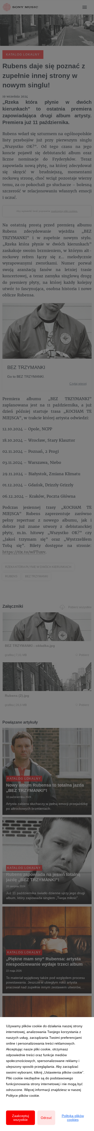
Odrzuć (46, 1118)
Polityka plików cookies (73, 1118)
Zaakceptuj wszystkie (20, 1118)
